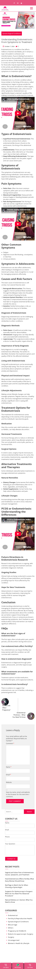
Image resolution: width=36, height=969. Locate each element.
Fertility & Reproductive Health (20, 919)
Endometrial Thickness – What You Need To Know (18, 715)
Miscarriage (12, 925)
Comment (10, 743)
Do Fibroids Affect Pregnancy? (6, 708)
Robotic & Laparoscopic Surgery (20, 934)
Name (8, 767)
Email (8, 775)
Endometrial (13, 915)
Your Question (10, 844)
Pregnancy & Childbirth (17, 931)
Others (10, 928)
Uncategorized (13, 940)
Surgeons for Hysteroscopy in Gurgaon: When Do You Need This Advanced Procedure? (19, 893)
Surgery (11, 937)
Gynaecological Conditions (11, 33)
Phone (7, 837)
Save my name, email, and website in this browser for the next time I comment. (18, 794)
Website (9, 782)
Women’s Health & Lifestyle (18, 943)
